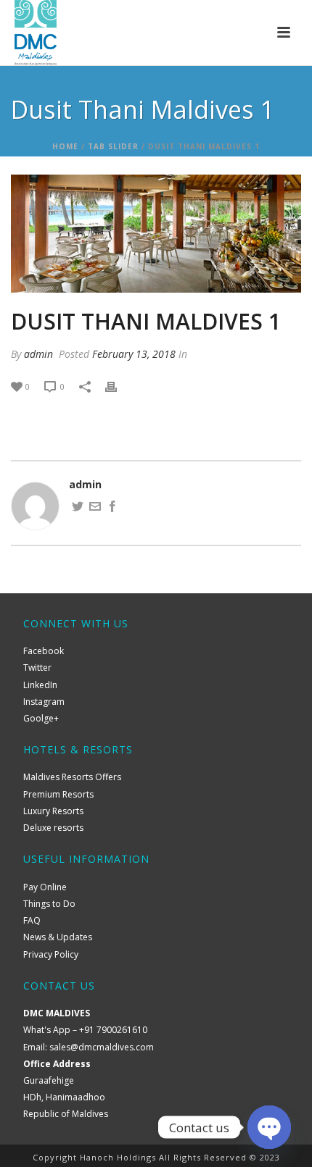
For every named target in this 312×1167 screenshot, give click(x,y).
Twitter (37, 667)
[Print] (118, 385)
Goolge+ (41, 718)
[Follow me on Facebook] (112, 508)
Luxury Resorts (53, 811)
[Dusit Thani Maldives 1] (156, 234)
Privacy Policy (50, 954)
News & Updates (57, 937)
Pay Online (45, 887)
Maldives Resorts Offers (72, 777)
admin (38, 354)
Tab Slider (113, 146)
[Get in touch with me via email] (95, 508)
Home (65, 146)
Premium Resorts (58, 794)
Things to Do (49, 904)
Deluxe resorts (53, 827)
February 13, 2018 (134, 354)
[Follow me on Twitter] (77, 508)
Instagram (44, 701)
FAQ (32, 920)
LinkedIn (40, 685)
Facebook (43, 651)
